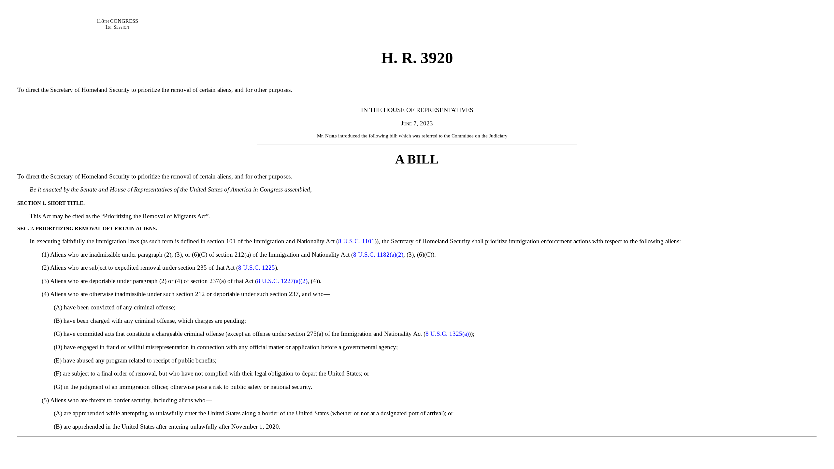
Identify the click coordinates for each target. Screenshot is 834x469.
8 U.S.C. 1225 (256, 267)
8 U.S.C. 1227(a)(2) (282, 280)
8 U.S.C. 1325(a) (447, 333)
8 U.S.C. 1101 (356, 241)
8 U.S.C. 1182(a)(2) (378, 254)
